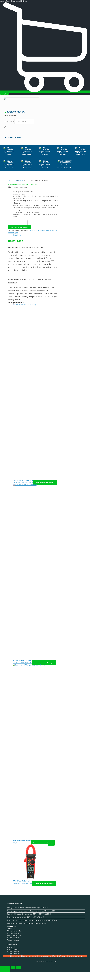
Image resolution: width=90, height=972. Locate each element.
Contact (17, 956)
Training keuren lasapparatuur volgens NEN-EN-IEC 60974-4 (26, 923)
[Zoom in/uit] (2, 967)
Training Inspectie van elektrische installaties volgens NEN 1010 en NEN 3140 (31, 911)
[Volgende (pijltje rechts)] (7, 970)
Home (10, 180)
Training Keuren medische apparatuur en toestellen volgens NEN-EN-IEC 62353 (32, 920)
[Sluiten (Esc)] (18, 967)
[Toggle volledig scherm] (7, 967)
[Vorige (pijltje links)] (2, 970)
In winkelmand (4, 94)
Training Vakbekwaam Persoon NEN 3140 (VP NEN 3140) (25, 917)
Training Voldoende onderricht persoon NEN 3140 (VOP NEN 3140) (29, 914)
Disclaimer (24, 956)
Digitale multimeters (35, 230)
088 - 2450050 (14, 938)
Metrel (20, 180)
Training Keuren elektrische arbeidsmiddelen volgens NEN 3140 (27, 908)
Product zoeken (9, 121)
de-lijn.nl (53, 961)
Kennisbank (10, 956)
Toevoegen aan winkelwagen (19, 227)
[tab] (35, 235)
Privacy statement (73, 956)
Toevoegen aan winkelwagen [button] (45, 482)
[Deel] (13, 967)
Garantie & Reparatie (59, 956)
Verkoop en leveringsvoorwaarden (40, 956)
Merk (15, 180)
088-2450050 (16, 112)
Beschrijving (17, 235)
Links (81, 956)
